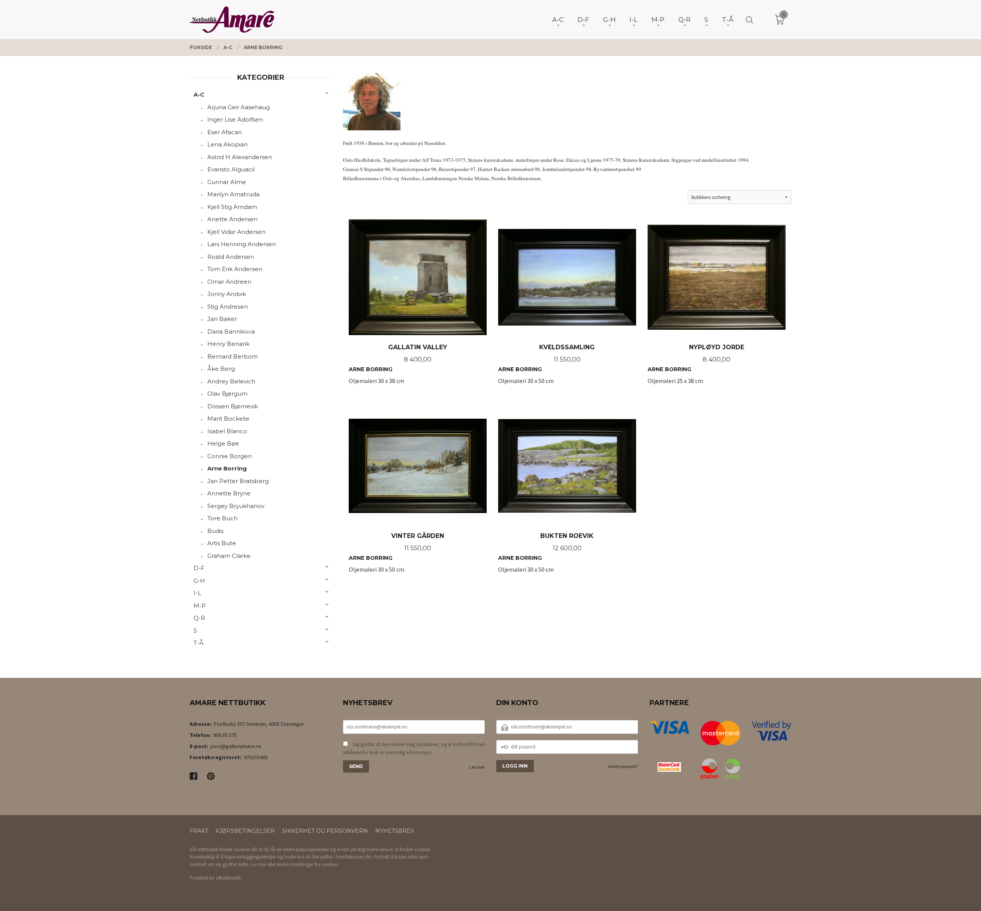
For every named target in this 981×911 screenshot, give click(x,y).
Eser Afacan (224, 132)
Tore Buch (222, 518)
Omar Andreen (229, 281)
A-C (199, 94)
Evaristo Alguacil (230, 169)
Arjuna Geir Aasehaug (238, 107)
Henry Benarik (228, 343)
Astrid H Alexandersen (239, 157)
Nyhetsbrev (394, 830)
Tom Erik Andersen (234, 269)
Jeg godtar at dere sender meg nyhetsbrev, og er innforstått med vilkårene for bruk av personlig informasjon (414, 748)
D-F (199, 568)
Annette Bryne (229, 493)
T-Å (198, 642)
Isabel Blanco (227, 431)
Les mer (477, 767)
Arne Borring (227, 468)
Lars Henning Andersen (241, 244)
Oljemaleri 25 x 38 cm (696, 368)
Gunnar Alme (226, 182)
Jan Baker (222, 318)
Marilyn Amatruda (233, 194)
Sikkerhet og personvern (325, 830)
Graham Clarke (229, 555)
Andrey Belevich (231, 381)
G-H (199, 580)
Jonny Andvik (226, 294)
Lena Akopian (227, 144)
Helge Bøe (223, 443)
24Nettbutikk (228, 878)
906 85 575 (225, 735)
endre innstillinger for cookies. (308, 864)
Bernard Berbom (232, 356)
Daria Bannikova (231, 331)
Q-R (199, 618)
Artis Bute (221, 543)
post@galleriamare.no (235, 746)
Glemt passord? (623, 766)
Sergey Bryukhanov (235, 506)
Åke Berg (221, 368)
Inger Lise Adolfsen (235, 119)
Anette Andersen (232, 219)
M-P (200, 605)
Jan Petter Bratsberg (238, 481)
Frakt (199, 830)
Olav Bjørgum (227, 393)
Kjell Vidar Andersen (236, 231)
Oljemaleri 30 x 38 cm (398, 368)
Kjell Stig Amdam (232, 206)
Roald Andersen (230, 256)
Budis (215, 530)
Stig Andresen (227, 306)
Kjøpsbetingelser (245, 830)
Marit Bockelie (228, 418)
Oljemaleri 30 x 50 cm (546, 368)
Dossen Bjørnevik (232, 406)
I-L (197, 593)
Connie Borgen (229, 456)
